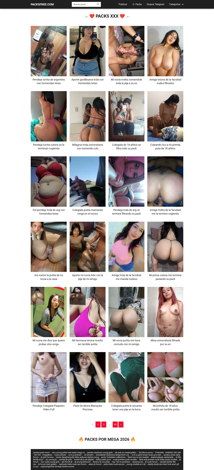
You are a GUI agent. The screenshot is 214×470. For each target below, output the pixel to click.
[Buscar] (98, 4)
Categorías (174, 4)
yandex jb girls (65, 459)
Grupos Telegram (155, 4)
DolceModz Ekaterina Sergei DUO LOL (113, 455)
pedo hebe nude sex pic (114, 464)
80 (115, 424)
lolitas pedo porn (103, 459)
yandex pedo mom (41, 452)
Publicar (123, 4)
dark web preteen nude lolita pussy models (158, 459)
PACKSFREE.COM (42, 4)
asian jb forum (95, 464)
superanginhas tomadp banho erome (57, 466)
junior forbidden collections (113, 457)
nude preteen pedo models (125, 459)
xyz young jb (51, 459)
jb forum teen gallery (47, 464)
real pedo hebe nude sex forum (72, 464)
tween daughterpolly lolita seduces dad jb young (77, 457)
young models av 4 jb (136, 464)
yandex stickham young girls (100, 452)
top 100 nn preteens (121, 462)
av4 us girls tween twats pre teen (146, 455)
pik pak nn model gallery (125, 452)
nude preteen (60, 455)
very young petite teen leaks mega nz (68, 452)
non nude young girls (50, 462)
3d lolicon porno (146, 452)
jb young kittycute (83, 462)
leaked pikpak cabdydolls (162, 457)
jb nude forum (151, 462)
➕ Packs (137, 4)
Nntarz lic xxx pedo (101, 462)
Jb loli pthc (89, 455)
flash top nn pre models (138, 457)
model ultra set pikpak (84, 459)
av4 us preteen (75, 455)
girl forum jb (67, 462)
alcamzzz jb (137, 462)
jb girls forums (47, 457)
